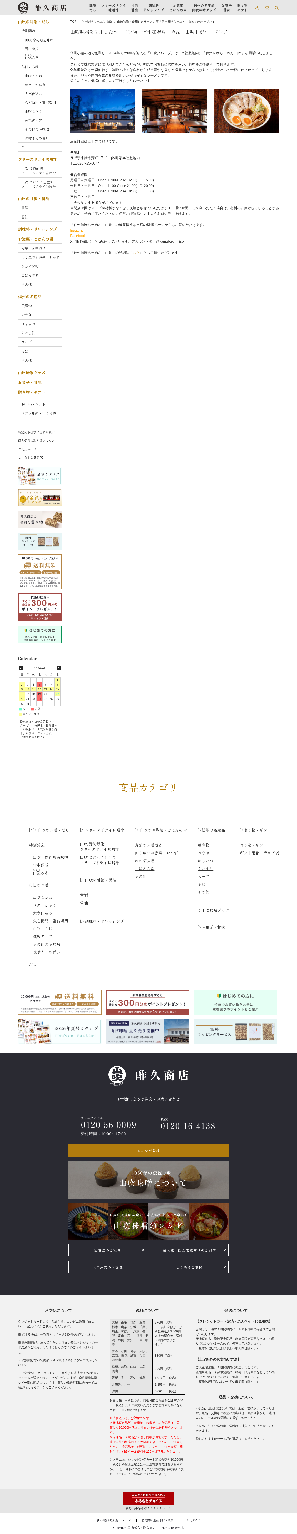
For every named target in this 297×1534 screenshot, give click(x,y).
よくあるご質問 (28, 457)
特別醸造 (28, 30)
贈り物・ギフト (31, 392)
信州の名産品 (30, 296)
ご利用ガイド (27, 449)
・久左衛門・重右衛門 (38, 102)
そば (24, 351)
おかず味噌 (30, 266)
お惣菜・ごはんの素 (35, 239)
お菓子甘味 (227, 7)
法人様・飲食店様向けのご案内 (189, 1250)
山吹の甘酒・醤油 (33, 199)
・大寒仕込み (31, 93)
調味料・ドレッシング (37, 229)
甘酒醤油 (134, 7)
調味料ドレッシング (153, 7)
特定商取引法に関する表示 (36, 432)
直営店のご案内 (107, 1250)
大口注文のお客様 (107, 1267)
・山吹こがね (31, 75)
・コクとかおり (33, 84)
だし (24, 147)
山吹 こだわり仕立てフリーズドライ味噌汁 (38, 184)
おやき (26, 314)
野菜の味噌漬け (33, 248)
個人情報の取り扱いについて (38, 440)
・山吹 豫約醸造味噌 (37, 39)
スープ (26, 342)
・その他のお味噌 (35, 129)
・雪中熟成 (30, 48)
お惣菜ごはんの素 (178, 7)
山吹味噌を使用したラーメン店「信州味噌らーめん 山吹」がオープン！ (149, 31)
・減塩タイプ (31, 120)
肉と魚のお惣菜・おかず (40, 257)
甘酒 (24, 207)
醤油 (24, 216)
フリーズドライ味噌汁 (114, 7)
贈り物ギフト (242, 7)
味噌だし (92, 7)
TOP (73, 21)
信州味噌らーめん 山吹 (97, 21)
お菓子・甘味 (30, 382)
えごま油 (28, 332)
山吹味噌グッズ (31, 372)
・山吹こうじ (31, 111)
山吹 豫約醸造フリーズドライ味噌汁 (38, 170)
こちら (134, 252)
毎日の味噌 (30, 66)
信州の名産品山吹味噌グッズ (204, 7)
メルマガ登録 (148, 1150)
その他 (26, 284)
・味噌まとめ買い (35, 138)
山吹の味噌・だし (33, 22)
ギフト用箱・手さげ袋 (38, 413)
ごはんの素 (30, 275)
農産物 (26, 305)
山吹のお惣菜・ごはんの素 (163, 830)
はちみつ (28, 323)
